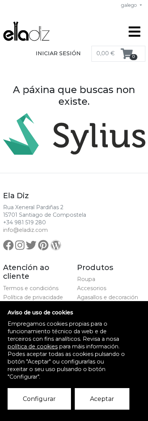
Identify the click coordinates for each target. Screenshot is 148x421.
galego (129, 5)
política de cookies (33, 346)
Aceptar (102, 398)
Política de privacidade (33, 297)
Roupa (86, 279)
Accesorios (91, 288)
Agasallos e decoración (107, 297)
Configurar (39, 398)
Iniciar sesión (58, 53)
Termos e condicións (30, 288)
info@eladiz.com (25, 230)
